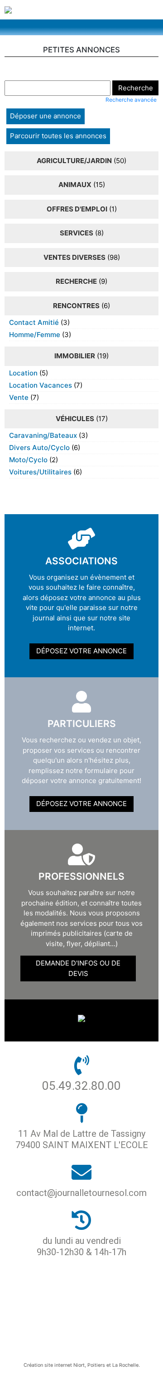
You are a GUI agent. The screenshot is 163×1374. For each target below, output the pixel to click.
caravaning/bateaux (43, 435)
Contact (78, 1347)
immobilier (74, 356)
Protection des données (78, 1301)
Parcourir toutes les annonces (58, 135)
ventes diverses (74, 257)
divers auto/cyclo (39, 447)
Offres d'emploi (77, 209)
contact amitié (34, 322)
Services (76, 233)
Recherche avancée (131, 99)
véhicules (75, 418)
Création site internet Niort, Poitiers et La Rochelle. (82, 1365)
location (23, 373)
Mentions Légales (77, 1316)
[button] (81, 27)
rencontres (76, 305)
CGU (78, 1331)
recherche (76, 281)
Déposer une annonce (45, 116)
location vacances (40, 385)
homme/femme (34, 334)
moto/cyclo (28, 459)
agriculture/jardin (74, 160)
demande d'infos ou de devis (78, 968)
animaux (74, 184)
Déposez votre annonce (81, 651)
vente (19, 397)
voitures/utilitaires (40, 472)
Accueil (78, 1285)
